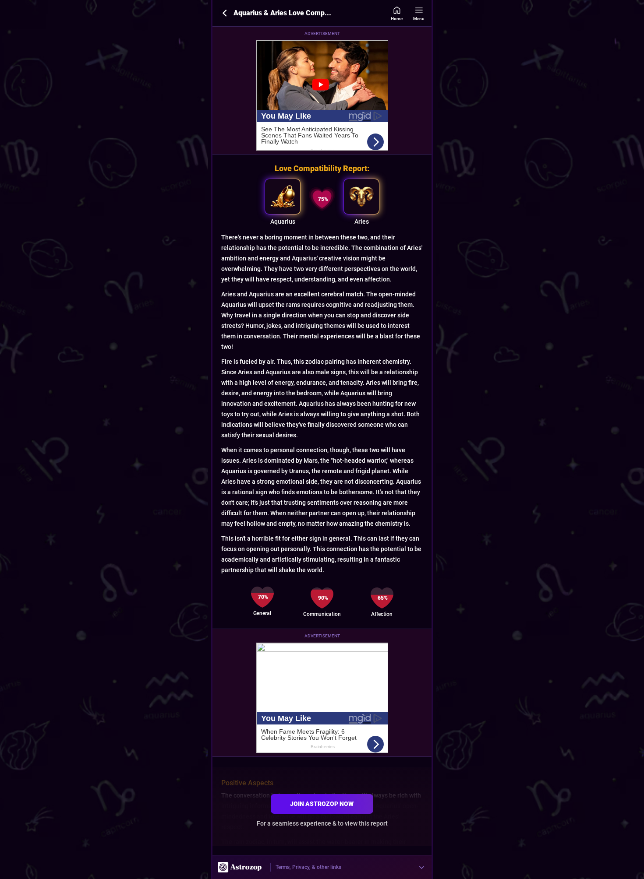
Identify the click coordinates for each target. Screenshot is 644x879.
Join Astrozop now (322, 803)
